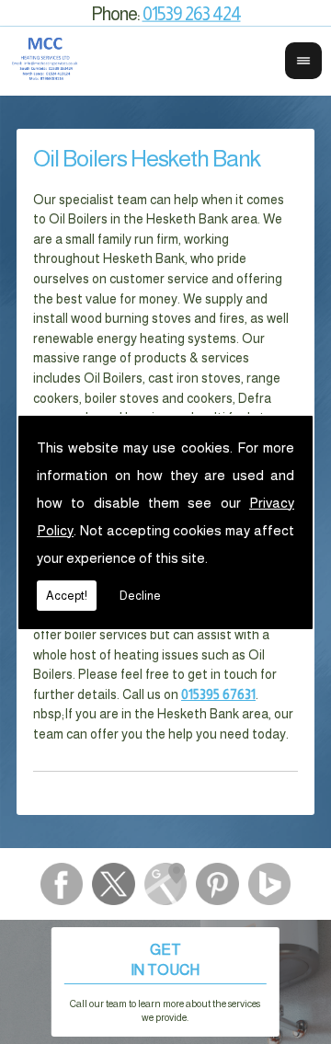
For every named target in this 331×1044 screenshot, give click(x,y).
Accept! (66, 595)
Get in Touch (165, 981)
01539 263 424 (192, 13)
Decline (140, 595)
